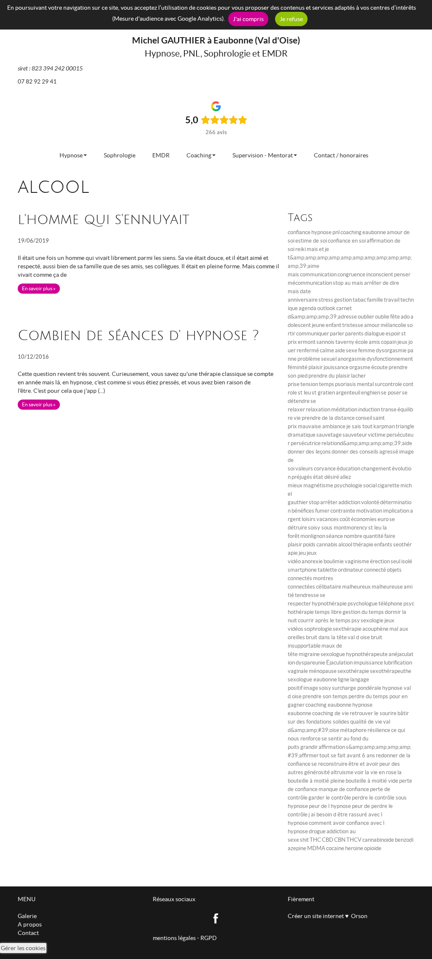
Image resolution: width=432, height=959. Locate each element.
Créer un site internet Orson (327, 916)
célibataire (328, 587)
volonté (370, 502)
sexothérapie (353, 671)
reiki (300, 249)
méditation (344, 409)
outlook (326, 308)
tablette (327, 570)
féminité (298, 367)
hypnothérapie (329, 603)
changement (376, 468)
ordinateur (350, 570)
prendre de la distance (328, 418)
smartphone (302, 570)
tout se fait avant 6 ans (347, 755)
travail (392, 300)
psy (355, 620)
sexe (351, 350)
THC (315, 840)
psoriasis (345, 384)
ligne (343, 679)
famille (375, 300)
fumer (322, 511)
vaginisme (357, 561)
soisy (325, 688)
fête (395, 316)
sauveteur (355, 435)
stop (314, 502)
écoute (379, 367)
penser (402, 274)
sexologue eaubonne (312, 679)
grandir (309, 747)
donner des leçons (309, 451)
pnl (336, 232)
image (310, 688)
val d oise (359, 637)
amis (374, 342)
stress (326, 300)
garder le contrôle (329, 797)
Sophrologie (119, 155)
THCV (354, 840)
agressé (388, 451)
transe (389, 409)
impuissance (368, 662)
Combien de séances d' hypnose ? (138, 335)
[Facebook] (216, 917)
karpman (384, 426)
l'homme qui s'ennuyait (103, 219)
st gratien (323, 392)
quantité (373, 536)
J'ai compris (248, 19)
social (370, 485)
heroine (354, 848)
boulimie (334, 561)
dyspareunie (310, 662)
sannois (325, 342)
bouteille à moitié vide (372, 781)
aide (340, 350)
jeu (302, 553)
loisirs (309, 519)
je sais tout (359, 426)
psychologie (348, 485)
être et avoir (363, 764)
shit (304, 840)
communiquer (312, 333)
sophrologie (318, 629)
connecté (375, 570)
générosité (317, 772)
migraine (309, 654)
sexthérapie (347, 629)
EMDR (161, 155)
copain (389, 342)
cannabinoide (378, 840)
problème (308, 359)
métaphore (353, 730)
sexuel (329, 359)
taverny (344, 342)
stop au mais (348, 283)
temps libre (328, 612)
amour (372, 325)
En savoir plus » (39, 288)
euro (383, 519)
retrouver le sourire (373, 713)
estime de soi (311, 241)
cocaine (335, 848)
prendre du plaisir (329, 376)
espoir (393, 333)
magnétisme (318, 485)
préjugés (302, 477)
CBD (327, 840)
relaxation (318, 409)
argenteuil (348, 392)
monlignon (312, 536)
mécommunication (310, 283)
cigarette (389, 485)
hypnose (321, 232)
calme (327, 350)
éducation (348, 468)
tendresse (307, 595)
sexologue (333, 654)
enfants (383, 544)
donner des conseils (355, 451)
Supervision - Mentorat (262, 155)
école (361, 342)
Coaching (198, 155)
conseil (364, 418)
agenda (307, 308)
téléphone (390, 603)
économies (364, 519)
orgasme (359, 367)
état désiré (326, 477)
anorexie (312, 561)
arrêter (329, 502)
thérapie (363, 544)
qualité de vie (366, 722)
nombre (353, 536)
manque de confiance (344, 789)
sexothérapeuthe (390, 671)
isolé (406, 561)
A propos (30, 924)
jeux (402, 342)
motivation (369, 511)
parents (354, 333)
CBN (340, 840)
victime (377, 435)
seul (395, 561)
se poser (391, 392)
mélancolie (393, 325)
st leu (304, 392)
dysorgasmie (391, 350)
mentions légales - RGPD (185, 938)
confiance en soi (347, 241)
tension (309, 384)
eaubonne (374, 232)
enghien (370, 392)
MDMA (316, 848)
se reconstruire (329, 764)
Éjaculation (339, 662)
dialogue (374, 333)
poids (309, 544)
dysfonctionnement (390, 359)
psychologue (363, 603)
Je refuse (291, 19)
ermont (307, 342)
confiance (299, 232)
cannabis (327, 544)
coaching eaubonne (328, 705)
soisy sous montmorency (337, 527)
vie (297, 418)
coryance (325, 468)
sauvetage (329, 435)
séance (334, 536)
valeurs (304, 468)
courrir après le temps (324, 620)
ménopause (323, 671)
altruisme (342, 772)
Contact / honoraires (341, 155)
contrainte (342, 511)
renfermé (308, 350)
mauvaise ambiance (322, 426)
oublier (366, 316)
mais (312, 249)
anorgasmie (352, 359)
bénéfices (303, 511)
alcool (345, 544)
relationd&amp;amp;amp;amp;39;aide (366, 443)
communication (318, 274)
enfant (333, 325)
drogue (317, 831)
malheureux (356, 587)
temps (326, 384)
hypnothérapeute (367, 654)
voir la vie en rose (375, 772)
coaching (351, 232)
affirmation (332, 747)
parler (337, 333)
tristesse (352, 325)
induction (369, 409)
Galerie (27, 916)
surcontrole (388, 384)
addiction (349, 502)
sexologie (372, 620)
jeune (318, 325)
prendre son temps (325, 696)
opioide (372, 848)
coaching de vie (330, 713)
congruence (351, 274)
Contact (28, 932)
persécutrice (306, 443)
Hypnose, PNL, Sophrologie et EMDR (216, 53)
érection (380, 561)
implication (396, 511)
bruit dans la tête (326, 637)
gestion (343, 300)
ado (405, 316)
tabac (359, 300)
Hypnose (71, 155)
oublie (382, 316)
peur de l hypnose (330, 806)
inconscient (379, 274)
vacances (327, 519)
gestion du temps (363, 612)
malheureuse (387, 587)
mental (365, 384)
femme (366, 350)
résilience (378, 730)
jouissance (336, 367)
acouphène (375, 629)
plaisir (315, 367)
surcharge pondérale (356, 688)
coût (345, 519)
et (321, 249)
